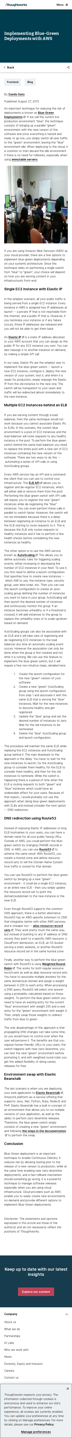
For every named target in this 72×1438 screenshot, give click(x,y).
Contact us (11, 1377)
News (8, 1356)
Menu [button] (60, 4)
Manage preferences (36, 1432)
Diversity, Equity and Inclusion (23, 1363)
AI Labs (9, 1343)
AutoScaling (26, 555)
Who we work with (16, 1350)
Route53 (45, 849)
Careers (9, 1370)
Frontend (12, 81)
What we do (12, 1329)
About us (10, 1322)
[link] (36, 1291)
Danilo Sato (17, 94)
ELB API (34, 483)
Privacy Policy (44, 1424)
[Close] (68, 1389)
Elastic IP (15, 337)
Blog (30, 81)
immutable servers (25, 159)
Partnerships (12, 1336)
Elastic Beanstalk (48, 1093)
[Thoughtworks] (16, 5)
